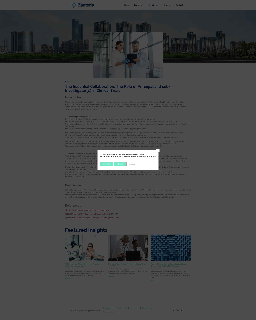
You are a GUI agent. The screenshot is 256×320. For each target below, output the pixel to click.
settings (153, 156)
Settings (132, 164)
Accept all (106, 164)
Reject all (120, 164)
